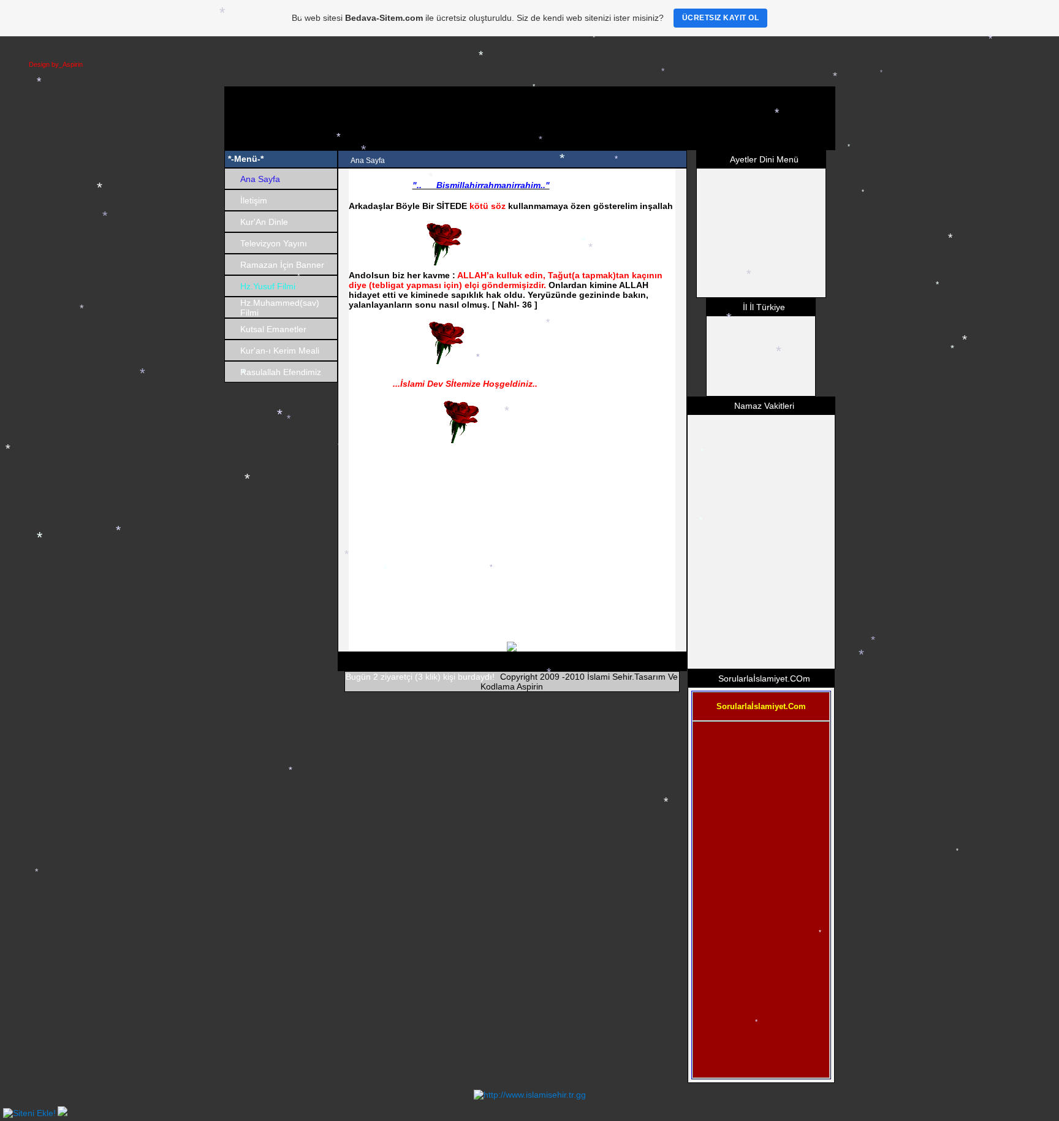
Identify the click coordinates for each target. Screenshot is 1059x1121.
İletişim (253, 200)
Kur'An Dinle (264, 222)
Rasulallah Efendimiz (280, 372)
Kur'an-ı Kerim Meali (279, 350)
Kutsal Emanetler (273, 329)
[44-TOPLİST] (29, 1113)
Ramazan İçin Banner (282, 265)
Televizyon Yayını (273, 243)
